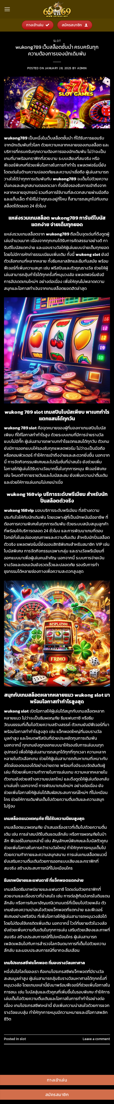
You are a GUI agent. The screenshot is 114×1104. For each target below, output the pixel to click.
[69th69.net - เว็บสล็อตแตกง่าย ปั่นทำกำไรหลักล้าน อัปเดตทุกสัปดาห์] (57, 9)
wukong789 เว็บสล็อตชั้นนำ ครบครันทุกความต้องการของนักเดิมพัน (57, 50)
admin (82, 68)
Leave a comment (96, 1038)
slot (57, 41)
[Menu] (7, 9)
